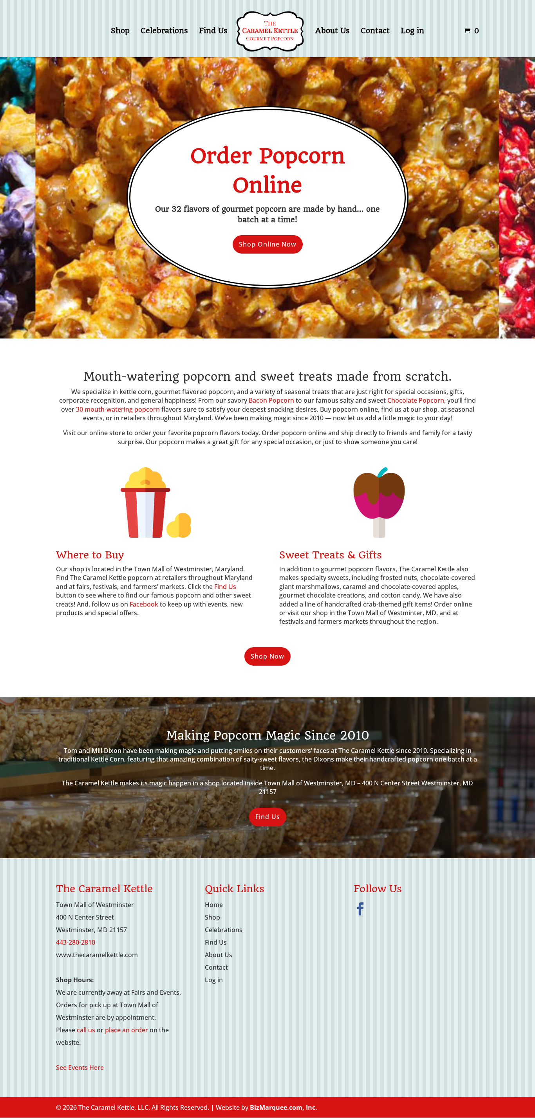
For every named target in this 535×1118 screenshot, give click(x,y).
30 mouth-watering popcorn (118, 409)
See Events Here (80, 1067)
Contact (375, 31)
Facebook (144, 604)
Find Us (213, 31)
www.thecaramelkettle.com (97, 955)
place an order (126, 1030)
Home (214, 904)
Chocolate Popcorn (415, 400)
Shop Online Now (267, 244)
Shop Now (267, 656)
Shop (120, 31)
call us (86, 1030)
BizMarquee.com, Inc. (283, 1107)
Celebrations (164, 31)
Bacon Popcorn (271, 400)
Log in (412, 31)
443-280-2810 (75, 942)
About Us (332, 31)
